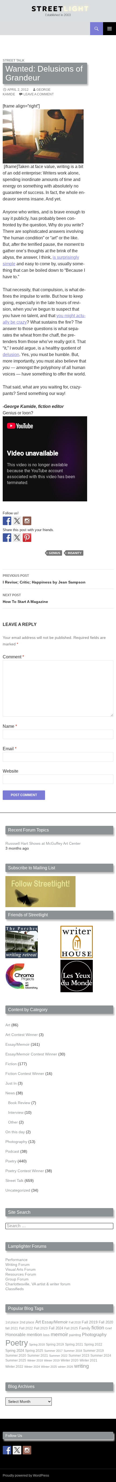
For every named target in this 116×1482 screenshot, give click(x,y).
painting (75, 1335)
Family (84, 1328)
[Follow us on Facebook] (7, 521)
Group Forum (17, 1279)
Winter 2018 (35, 1360)
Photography (16, 1141)
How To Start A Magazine (25, 598)
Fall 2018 (75, 1322)
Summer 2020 (15, 1355)
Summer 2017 (53, 1350)
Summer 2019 (93, 1351)
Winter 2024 (32, 1366)
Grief (108, 1328)
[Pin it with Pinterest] (27, 537)
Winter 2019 (52, 1360)
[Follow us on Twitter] (17, 521)
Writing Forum (17, 1264)
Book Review (19, 1103)
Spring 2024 (14, 1351)
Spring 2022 (93, 1344)
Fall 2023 (41, 1328)
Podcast (12, 1151)
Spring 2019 (55, 1344)
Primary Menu (109, 28)
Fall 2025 (71, 1328)
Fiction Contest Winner (24, 1073)
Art (7, 1025)
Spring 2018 (37, 1344)
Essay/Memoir (17, 1044)
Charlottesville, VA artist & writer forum (37, 1284)
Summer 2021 (37, 1355)
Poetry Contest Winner (24, 1171)
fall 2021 (11, 1328)
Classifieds (14, 1289)
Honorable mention (23, 1334)
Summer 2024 (100, 1355)
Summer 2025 (15, 1360)
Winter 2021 (88, 1360)
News (10, 1093)
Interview (15, 1112)
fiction (97, 1327)
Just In (11, 1083)
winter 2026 (65, 1366)
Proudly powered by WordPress (26, 1475)
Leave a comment (38, 94)
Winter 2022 (14, 1367)
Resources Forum (20, 1274)
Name (10, 726)
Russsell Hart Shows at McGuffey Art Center (43, 843)
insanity (74, 553)
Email (9, 748)
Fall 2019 (90, 1322)
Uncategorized (17, 1190)
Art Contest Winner (21, 1034)
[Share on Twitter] (17, 537)
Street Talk (14, 60)
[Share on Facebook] (7, 537)
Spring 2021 (74, 1344)
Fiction (11, 1064)
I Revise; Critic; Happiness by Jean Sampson (44, 579)
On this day (15, 1132)
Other (13, 1122)
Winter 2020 (70, 1360)
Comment (13, 657)
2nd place (27, 1322)
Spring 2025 (34, 1350)
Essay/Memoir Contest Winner (31, 1054)
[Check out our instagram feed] (27, 521)
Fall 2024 (56, 1328)
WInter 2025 (49, 1366)
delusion (11, 354)
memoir (59, 1334)
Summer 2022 (58, 1355)
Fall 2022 (26, 1328)
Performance (16, 1260)
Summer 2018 (73, 1350)
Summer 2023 (79, 1355)
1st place (12, 1322)
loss (46, 1335)
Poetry (10, 1161)
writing (81, 1366)
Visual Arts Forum (20, 1269)
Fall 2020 (106, 1322)
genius (54, 553)
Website (10, 771)
